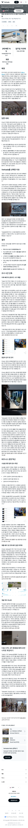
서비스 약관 (21, 813)
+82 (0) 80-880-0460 (14, 793)
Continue (18, 11)
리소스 (3, 777)
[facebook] (3, 25)
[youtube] (19, 810)
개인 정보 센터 (13, 813)
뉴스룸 (3, 782)
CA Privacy (21, 816)
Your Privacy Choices (11, 816)
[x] (7, 25)
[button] (14, 36)
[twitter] (12, 810)
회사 (2, 769)
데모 (16, 2)
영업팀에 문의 (14, 800)
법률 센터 (6, 813)
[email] (16, 25)
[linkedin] (12, 25)
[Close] (26, 6)
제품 (2, 773)
